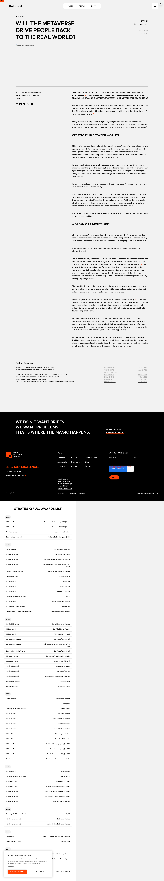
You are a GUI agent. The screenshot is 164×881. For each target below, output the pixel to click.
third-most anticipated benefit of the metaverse (119, 264)
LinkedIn (60, 493)
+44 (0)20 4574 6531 (65, 488)
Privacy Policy (10, 493)
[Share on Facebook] (32, 104)
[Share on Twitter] (24, 104)
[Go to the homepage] (14, 6)
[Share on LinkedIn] (20, 104)
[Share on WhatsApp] (28, 104)
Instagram (72, 493)
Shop (87, 462)
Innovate (61, 466)
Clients (74, 457)
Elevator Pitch (91, 457)
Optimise (61, 457)
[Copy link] (17, 104)
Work (71, 6)
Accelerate (62, 462)
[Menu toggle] (155, 6)
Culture (74, 466)
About (92, 6)
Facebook (82, 493)
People (81, 6)
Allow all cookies (17, 871)
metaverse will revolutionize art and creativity (114, 299)
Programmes (76, 462)
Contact (88, 466)
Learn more (11, 866)
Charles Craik (142, 24)
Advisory (144, 33)
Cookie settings (39, 871)
